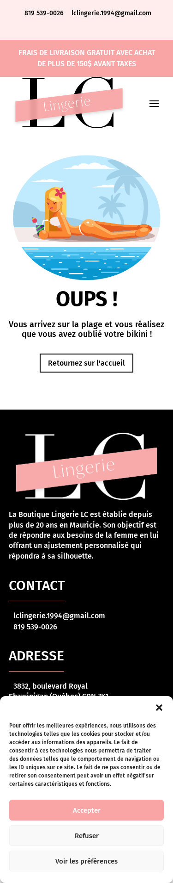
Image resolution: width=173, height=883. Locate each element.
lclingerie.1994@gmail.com (111, 13)
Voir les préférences (86, 861)
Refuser (87, 836)
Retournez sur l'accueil (86, 363)
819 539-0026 (45, 13)
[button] (159, 707)
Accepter (87, 810)
